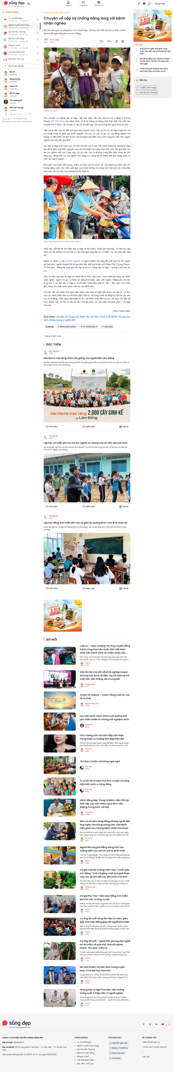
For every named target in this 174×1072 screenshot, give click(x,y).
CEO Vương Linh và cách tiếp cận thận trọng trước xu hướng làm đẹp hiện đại (102, 737)
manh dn (88, 725)
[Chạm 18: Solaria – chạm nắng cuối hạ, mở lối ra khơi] (60, 700)
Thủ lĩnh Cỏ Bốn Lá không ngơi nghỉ (100, 761)
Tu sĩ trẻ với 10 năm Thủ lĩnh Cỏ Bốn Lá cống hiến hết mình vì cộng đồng (104, 782)
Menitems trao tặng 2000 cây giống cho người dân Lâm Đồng (79, 358)
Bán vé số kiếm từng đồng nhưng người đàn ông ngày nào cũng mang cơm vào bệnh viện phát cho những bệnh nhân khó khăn (105, 825)
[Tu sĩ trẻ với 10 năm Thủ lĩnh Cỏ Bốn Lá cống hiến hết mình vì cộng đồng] (60, 786)
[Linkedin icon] (156, 1024)
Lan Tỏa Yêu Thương (85, 1049)
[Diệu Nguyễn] (46, 352)
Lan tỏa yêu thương (148, 92)
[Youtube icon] (162, 1024)
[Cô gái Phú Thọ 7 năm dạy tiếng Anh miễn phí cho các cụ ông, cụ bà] (60, 904)
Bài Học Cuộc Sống (85, 1053)
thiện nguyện (74, 261)
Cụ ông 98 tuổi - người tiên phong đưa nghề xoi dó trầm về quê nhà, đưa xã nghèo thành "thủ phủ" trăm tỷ (105, 944)
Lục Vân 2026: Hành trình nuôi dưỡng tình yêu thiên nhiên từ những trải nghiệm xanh (104, 717)
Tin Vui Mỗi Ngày (83, 1042)
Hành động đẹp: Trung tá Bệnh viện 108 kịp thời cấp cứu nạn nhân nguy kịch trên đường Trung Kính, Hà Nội (104, 804)
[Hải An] (82, 664)
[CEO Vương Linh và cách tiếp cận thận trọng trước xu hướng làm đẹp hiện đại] (60, 743)
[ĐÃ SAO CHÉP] (116, 41)
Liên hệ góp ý (6, 119)
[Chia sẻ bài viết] (139, 3)
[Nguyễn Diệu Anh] (82, 705)
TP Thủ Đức (58, 121)
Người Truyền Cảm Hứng (87, 1045)
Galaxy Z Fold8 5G (119, 1048)
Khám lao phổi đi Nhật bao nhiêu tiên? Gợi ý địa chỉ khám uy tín (154, 70)
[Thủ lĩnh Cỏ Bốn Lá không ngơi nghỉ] (60, 765)
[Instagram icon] (150, 1024)
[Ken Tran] (82, 768)
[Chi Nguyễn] (46, 437)
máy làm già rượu (119, 1043)
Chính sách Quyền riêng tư (155, 1047)
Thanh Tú (88, 749)
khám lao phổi (118, 1053)
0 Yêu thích (53, 427)
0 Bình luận (90, 427)
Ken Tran (88, 766)
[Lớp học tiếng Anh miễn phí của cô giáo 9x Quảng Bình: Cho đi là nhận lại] (87, 558)
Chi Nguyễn (53, 436)
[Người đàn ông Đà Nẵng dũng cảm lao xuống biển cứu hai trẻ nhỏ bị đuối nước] (60, 855)
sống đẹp (108, 326)
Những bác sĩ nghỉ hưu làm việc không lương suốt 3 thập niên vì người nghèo (102, 991)
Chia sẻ (125, 427)
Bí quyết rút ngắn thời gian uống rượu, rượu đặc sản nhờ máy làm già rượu (155, 51)
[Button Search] (28, 4)
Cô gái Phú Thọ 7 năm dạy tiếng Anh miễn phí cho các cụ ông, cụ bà (104, 897)
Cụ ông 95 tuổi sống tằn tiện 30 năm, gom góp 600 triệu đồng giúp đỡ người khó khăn (104, 920)
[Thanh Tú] (82, 750)
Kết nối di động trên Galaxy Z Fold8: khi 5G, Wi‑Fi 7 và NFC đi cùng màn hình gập (154, 61)
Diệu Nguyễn (54, 351)
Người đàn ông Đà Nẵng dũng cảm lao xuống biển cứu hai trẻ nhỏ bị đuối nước (102, 849)
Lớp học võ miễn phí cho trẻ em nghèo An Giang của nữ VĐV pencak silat (85, 443)
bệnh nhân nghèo (67, 326)
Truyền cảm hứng (147, 87)
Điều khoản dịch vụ (151, 1042)
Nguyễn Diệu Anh (92, 703)
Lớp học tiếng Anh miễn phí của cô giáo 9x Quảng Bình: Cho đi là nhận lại (85, 523)
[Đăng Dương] (82, 685)
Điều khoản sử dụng (9, 121)
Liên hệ (146, 1056)
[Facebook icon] (143, 1024)
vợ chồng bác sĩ (90, 326)
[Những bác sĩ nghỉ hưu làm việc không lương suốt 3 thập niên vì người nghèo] (60, 998)
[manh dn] (82, 726)
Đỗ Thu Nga (54, 40)
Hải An (87, 663)
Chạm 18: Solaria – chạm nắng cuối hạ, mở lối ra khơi (104, 696)
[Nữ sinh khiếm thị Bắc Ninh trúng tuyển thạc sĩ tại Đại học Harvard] (60, 975)
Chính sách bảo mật (24, 121)
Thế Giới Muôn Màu (85, 1060)
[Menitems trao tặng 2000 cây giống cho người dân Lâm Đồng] (87, 395)
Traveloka (115, 1058)
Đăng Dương (90, 684)
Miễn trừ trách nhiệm (20, 119)
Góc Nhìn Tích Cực (84, 1063)
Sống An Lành (82, 1056)
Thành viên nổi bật (16, 66)
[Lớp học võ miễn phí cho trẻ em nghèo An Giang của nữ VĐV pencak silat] (87, 477)
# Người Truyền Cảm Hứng (56, 13)
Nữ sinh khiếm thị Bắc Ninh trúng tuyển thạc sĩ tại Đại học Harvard (102, 968)
